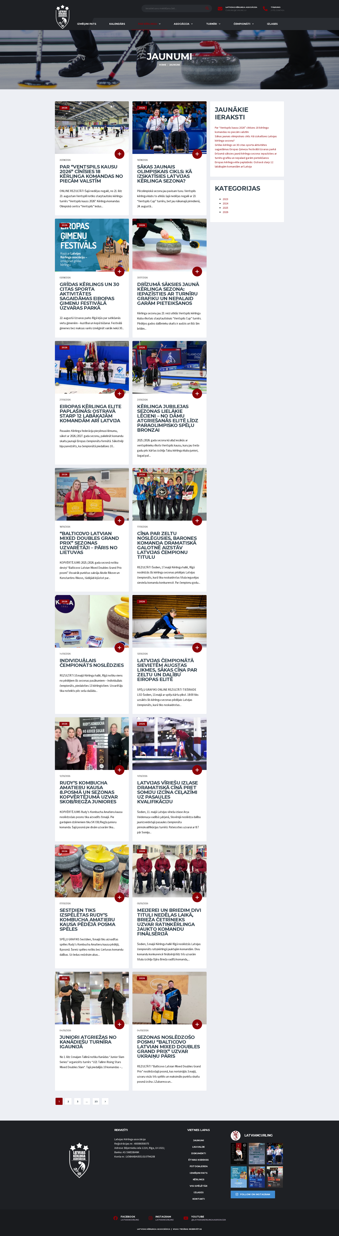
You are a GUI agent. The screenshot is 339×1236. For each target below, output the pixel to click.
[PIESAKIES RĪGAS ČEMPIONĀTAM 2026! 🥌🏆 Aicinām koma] (257, 1153)
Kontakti (198, 1199)
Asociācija (181, 23)
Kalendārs (117, 23)
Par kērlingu (147, 23)
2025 (225, 208)
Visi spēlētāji (198, 1186)
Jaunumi (198, 1140)
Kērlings (198, 1179)
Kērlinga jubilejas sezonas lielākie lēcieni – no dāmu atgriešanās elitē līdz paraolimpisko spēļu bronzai (167, 418)
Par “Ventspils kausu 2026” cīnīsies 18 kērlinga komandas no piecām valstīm (91, 174)
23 (96, 1101)
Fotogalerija (199, 1166)
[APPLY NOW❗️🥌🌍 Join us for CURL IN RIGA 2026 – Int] (257, 1177)
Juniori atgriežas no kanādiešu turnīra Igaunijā (88, 1042)
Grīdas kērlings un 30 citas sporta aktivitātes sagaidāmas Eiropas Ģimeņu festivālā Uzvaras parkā (89, 296)
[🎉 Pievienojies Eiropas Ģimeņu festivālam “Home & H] (239, 1177)
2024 (225, 204)
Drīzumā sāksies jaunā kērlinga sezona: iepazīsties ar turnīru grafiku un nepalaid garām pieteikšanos (168, 294)
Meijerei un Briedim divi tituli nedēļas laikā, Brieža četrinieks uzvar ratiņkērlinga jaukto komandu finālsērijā (169, 922)
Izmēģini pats (86, 23)
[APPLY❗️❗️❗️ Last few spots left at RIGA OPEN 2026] (275, 1177)
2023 (225, 199)
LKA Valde (198, 1146)
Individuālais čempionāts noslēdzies (92, 663)
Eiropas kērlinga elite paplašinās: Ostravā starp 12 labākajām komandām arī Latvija (90, 413)
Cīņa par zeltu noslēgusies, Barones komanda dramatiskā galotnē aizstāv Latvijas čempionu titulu (167, 545)
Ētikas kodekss (198, 1159)
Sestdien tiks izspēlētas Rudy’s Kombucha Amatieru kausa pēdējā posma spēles (87, 919)
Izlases (272, 23)
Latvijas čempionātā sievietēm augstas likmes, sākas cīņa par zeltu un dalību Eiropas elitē (167, 670)
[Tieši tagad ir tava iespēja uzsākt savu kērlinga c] (239, 1153)
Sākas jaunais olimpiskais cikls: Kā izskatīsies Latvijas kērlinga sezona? (164, 174)
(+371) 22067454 (277, 10)
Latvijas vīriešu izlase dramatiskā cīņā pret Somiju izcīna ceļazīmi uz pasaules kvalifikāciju (167, 792)
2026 (225, 212)
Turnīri (211, 23)
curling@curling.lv (236, 10)
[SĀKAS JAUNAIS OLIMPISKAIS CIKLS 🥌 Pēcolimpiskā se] (275, 1153)
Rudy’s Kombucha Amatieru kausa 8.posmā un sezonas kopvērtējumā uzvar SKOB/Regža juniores (89, 792)
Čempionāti (242, 23)
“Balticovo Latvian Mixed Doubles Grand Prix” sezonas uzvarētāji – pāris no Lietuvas (89, 543)
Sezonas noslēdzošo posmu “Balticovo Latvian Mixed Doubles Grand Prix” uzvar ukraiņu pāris (168, 1046)
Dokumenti (198, 1153)
